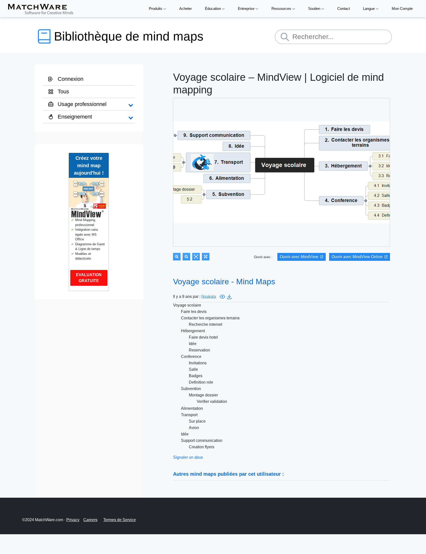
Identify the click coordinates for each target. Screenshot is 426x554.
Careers (90, 520)
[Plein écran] (205, 256)
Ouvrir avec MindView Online (357, 257)
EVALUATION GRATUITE (89, 278)
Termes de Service (119, 520)
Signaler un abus (188, 457)
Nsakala (208, 296)
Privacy (72, 520)
